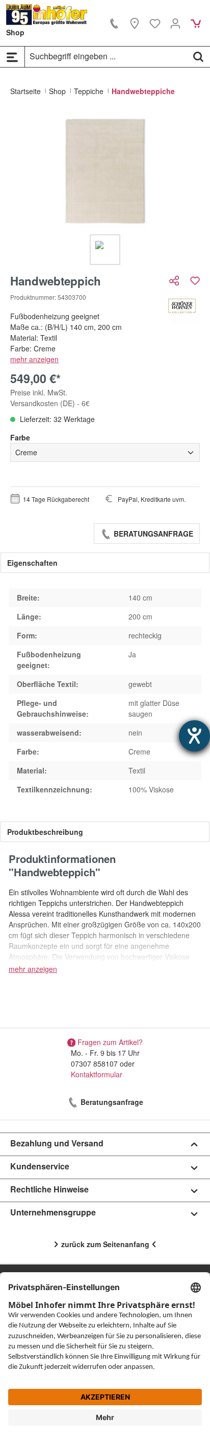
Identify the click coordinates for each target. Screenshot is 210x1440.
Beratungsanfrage (152, 533)
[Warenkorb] (196, 23)
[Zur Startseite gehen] (47, 14)
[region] (105, 189)
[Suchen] (198, 56)
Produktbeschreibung (45, 832)
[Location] (134, 23)
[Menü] (12, 57)
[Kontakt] (114, 23)
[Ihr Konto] (175, 23)
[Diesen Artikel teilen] (175, 280)
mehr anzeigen (34, 359)
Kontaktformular (96, 1074)
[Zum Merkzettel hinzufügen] (195, 280)
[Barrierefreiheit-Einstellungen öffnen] (194, 735)
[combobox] (106, 56)
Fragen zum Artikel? (110, 1042)
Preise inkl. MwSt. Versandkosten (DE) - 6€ (50, 397)
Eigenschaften (32, 563)
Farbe (20, 437)
